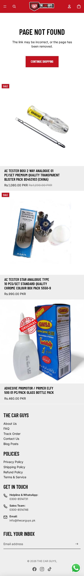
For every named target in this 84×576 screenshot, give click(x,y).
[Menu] (5, 6)
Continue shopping (42, 61)
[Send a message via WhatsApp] (76, 568)
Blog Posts (10, 444)
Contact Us (11, 438)
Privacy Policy (13, 462)
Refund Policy (13, 472)
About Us (10, 423)
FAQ (6, 428)
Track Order (11, 433)
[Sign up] (77, 544)
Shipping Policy (14, 467)
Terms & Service (14, 477)
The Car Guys (46, 561)
